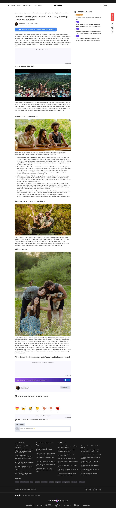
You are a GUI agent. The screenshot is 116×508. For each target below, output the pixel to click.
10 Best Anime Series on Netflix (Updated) (90, 454)
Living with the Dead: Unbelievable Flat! (45, 461)
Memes (51, 482)
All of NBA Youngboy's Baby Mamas (66, 458)
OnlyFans (58, 482)
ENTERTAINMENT (27, 5)
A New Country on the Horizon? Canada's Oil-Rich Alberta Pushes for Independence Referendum (24, 473)
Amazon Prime (24, 482)
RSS (35, 489)
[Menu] (8, 5)
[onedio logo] (58, 5)
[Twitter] (93, 489)
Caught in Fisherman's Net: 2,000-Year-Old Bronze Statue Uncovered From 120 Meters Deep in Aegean (87, 39)
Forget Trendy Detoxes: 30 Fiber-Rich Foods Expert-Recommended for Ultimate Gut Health (88, 25)
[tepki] (17, 408)
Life (77, 22)
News (16, 13)
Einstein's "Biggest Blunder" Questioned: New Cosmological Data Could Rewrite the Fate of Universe (88, 32)
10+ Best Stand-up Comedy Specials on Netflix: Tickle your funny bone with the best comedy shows (90, 451)
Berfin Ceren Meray (28, 23)
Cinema (26, 13)
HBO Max (74, 482)
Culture (20, 13)
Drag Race (81, 482)
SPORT (40, 5)
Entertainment (79, 15)
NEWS (19, 5)
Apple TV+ (44, 482)
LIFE (35, 5)
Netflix (16, 482)
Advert (28, 489)
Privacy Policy (23, 489)
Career (32, 489)
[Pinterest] (100, 489)
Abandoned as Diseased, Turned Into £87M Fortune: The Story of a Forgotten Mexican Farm (24, 468)
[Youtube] (96, 489)
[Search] (100, 5)
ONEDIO (13, 5)
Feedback (17, 489)
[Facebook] (90, 489)
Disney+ (37, 482)
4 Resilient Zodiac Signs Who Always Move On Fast (88, 18)
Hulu (32, 482)
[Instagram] (86, 489)
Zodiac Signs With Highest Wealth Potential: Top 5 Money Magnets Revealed (44, 449)
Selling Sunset (66, 482)
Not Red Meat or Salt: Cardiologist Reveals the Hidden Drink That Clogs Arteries (45, 470)
